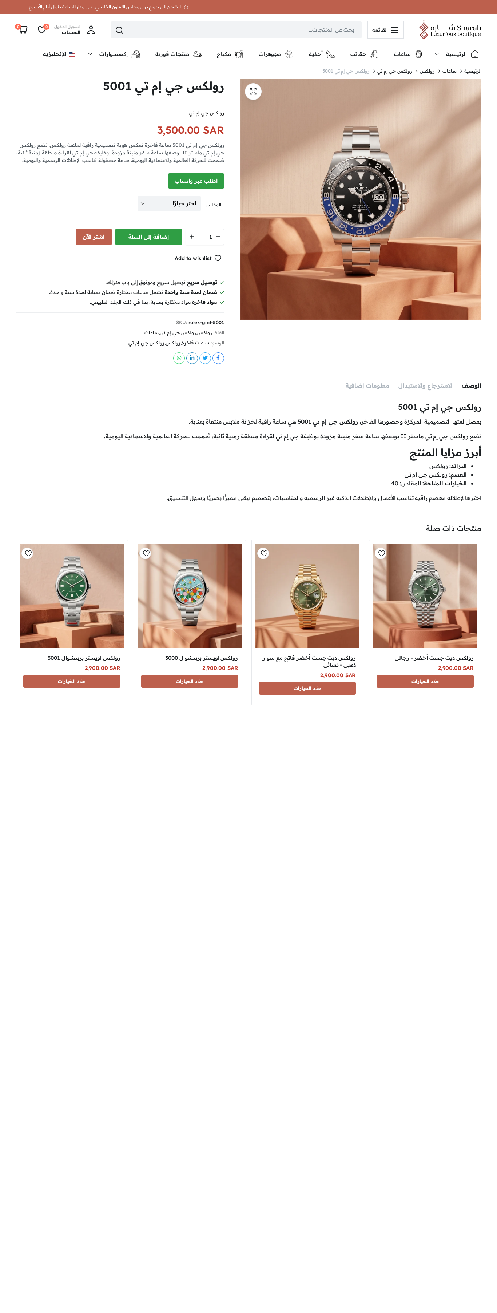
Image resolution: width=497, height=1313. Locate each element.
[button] (22, 30)
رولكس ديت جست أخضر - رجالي (434, 657)
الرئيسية (472, 71)
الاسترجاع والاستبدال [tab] (425, 385)
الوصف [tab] (471, 385)
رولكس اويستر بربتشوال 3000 (201, 657)
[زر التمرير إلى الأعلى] (481, 1297)
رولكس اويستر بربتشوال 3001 (84, 657)
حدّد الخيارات (425, 681)
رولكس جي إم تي (395, 71)
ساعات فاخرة (195, 342)
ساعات (449, 71)
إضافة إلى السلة (148, 236)
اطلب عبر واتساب (196, 180)
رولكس (427, 71)
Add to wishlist (193, 258)
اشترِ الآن (93, 236)
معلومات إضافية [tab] (367, 385)
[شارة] (449, 30)
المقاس (215, 204)
